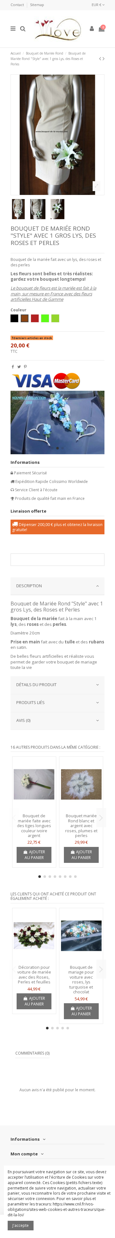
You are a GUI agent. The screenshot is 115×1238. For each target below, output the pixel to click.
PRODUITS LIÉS (30, 702)
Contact (18, 4)
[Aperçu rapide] (34, 808)
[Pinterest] (25, 366)
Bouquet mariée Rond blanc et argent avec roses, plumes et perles (81, 825)
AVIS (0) (23, 720)
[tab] (57, 586)
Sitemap (37, 4)
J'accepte (20, 1225)
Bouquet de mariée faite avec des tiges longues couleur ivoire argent (34, 825)
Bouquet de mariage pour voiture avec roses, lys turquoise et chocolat (81, 979)
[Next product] (103, 58)
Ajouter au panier (35, 854)
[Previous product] (101, 58)
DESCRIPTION (29, 586)
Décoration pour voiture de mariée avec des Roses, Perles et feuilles (34, 974)
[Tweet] (19, 366)
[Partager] (13, 366)
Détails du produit (36, 684)
